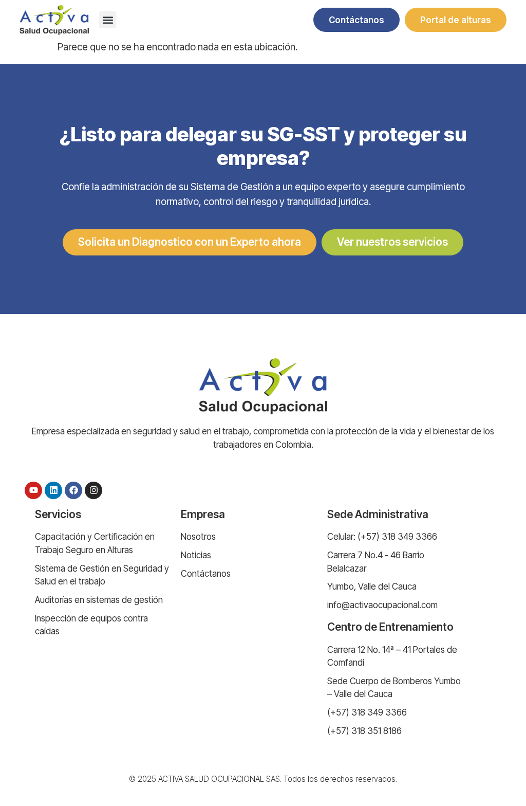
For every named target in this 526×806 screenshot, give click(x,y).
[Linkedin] (53, 490)
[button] (107, 19)
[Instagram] (93, 490)
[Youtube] (33, 490)
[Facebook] (73, 490)
